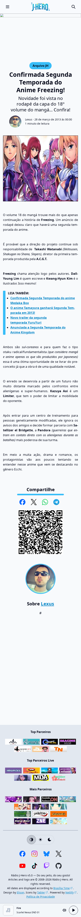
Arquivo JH (40, 65)
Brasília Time (61, 888)
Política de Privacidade (40, 896)
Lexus (28, 119)
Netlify (69, 892)
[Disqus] (40, 672)
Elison (20, 892)
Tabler (41, 892)
